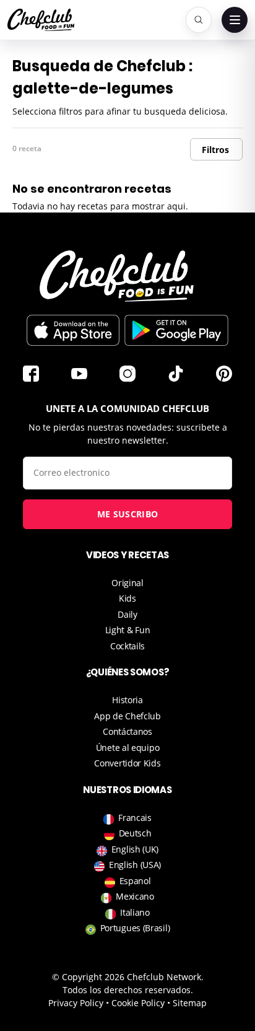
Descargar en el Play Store (176, 330)
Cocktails (127, 646)
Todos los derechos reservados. (128, 990)
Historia (127, 700)
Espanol (135, 881)
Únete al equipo (128, 747)
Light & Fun (127, 630)
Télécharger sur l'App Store (73, 330)
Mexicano (135, 896)
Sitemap (190, 1003)
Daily (127, 614)
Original (127, 583)
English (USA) (135, 865)
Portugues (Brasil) (135, 928)
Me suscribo (127, 514)
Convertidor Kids (127, 763)
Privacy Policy (75, 1003)
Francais (135, 817)
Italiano (135, 912)
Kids (127, 598)
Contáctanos (127, 731)
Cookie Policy (138, 1003)
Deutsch (135, 833)
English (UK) (134, 849)
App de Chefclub (127, 716)
